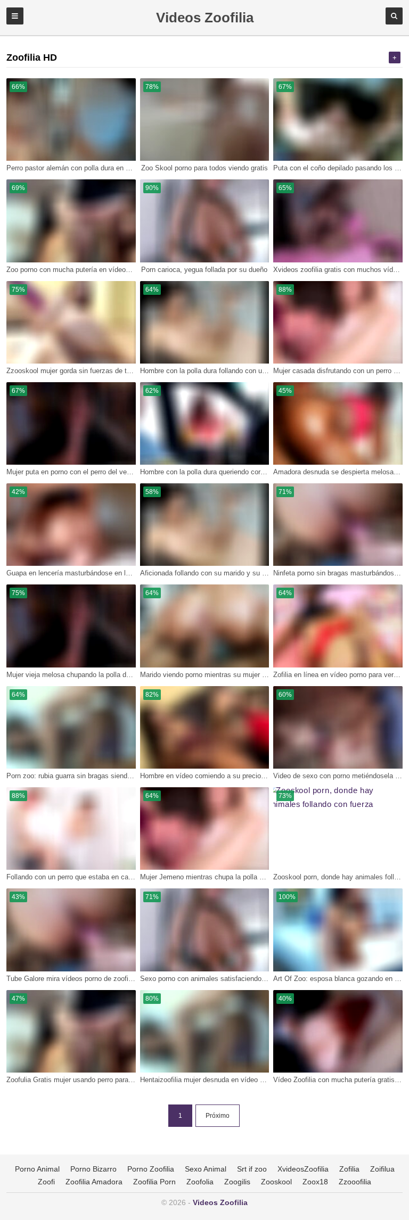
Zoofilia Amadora (94, 1181)
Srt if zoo (252, 1169)
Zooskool (276, 1181)
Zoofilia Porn (154, 1181)
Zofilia (349, 1169)
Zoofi (46, 1181)
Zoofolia (200, 1181)
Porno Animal (37, 1169)
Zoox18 (315, 1181)
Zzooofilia (355, 1181)
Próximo (218, 1115)
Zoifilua (382, 1169)
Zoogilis (237, 1181)
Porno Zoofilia (150, 1169)
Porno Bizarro (93, 1169)
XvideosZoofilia (303, 1169)
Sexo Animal (205, 1169)
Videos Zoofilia (220, 1202)
